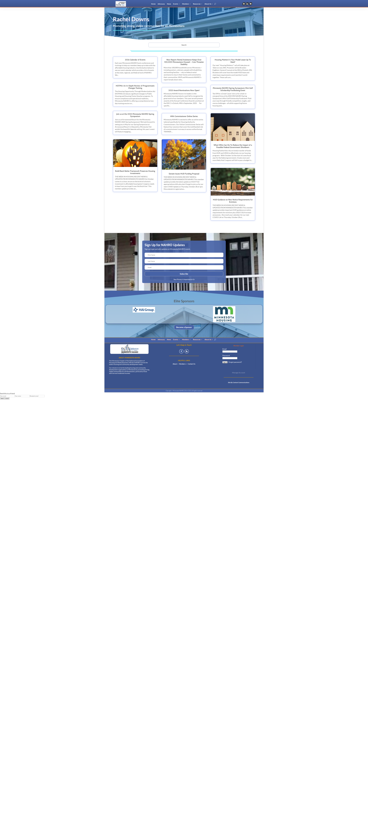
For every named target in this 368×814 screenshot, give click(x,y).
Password (226, 355)
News (169, 4)
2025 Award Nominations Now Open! (184, 90)
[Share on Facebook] (243, 3)
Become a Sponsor (184, 327)
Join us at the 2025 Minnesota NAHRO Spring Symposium (135, 115)
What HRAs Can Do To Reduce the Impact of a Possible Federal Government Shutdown (233, 146)
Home (153, 4)
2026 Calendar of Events (135, 60)
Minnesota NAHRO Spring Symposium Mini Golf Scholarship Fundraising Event (233, 89)
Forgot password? (235, 362)
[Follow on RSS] (187, 351)
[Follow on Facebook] (181, 351)
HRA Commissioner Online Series (184, 116)
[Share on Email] (250, 3)
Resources (196, 4)
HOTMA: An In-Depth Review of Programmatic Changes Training (135, 87)
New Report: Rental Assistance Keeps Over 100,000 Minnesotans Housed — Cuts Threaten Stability (184, 62)
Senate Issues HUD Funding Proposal (184, 174)
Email (224, 349)
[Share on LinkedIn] (247, 3)
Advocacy (161, 4)
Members (185, 4)
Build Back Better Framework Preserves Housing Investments (135, 172)
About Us (208, 4)
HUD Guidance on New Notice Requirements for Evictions (233, 200)
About (175, 364)
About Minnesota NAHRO (129, 358)
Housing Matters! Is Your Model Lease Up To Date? (233, 61)
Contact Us (191, 364)
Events (175, 4)
